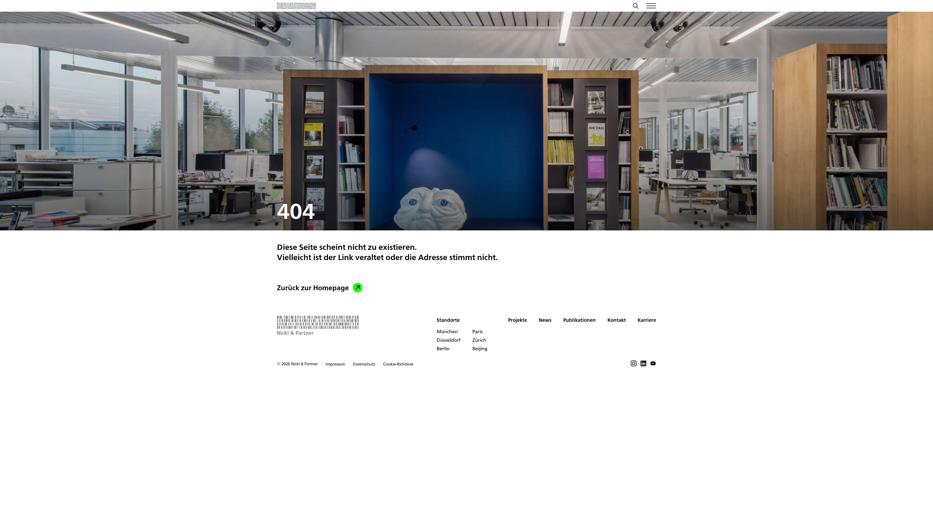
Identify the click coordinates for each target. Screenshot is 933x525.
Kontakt (616, 320)
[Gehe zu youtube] (653, 364)
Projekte (517, 320)
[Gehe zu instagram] (634, 364)
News (545, 320)
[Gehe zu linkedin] (643, 364)
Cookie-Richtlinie (398, 364)
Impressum (335, 364)
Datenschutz (364, 364)
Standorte (448, 320)
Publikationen (579, 320)
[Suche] (636, 6)
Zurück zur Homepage (313, 287)
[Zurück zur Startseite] (296, 6)
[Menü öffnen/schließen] (651, 5)
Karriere (647, 320)
